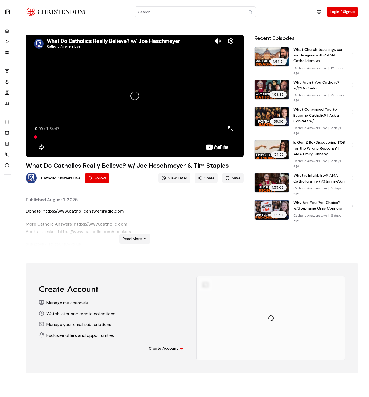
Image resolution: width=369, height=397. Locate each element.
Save (236, 178)
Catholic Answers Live (310, 68)
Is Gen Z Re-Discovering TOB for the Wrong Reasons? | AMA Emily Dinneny (319, 148)
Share (209, 178)
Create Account (163, 348)
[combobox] (319, 11)
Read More (132, 238)
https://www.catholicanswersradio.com (83, 211)
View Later (177, 178)
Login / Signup (342, 11)
